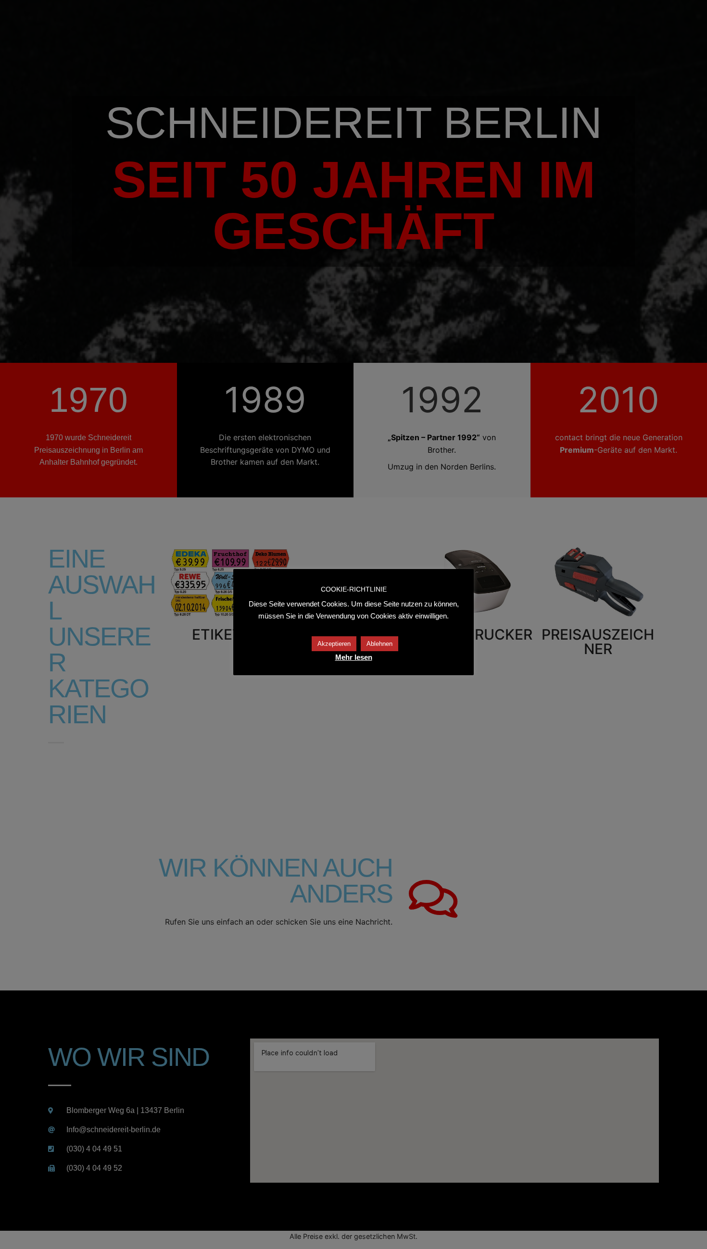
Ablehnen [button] (379, 643)
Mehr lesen (353, 657)
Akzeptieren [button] (334, 643)
